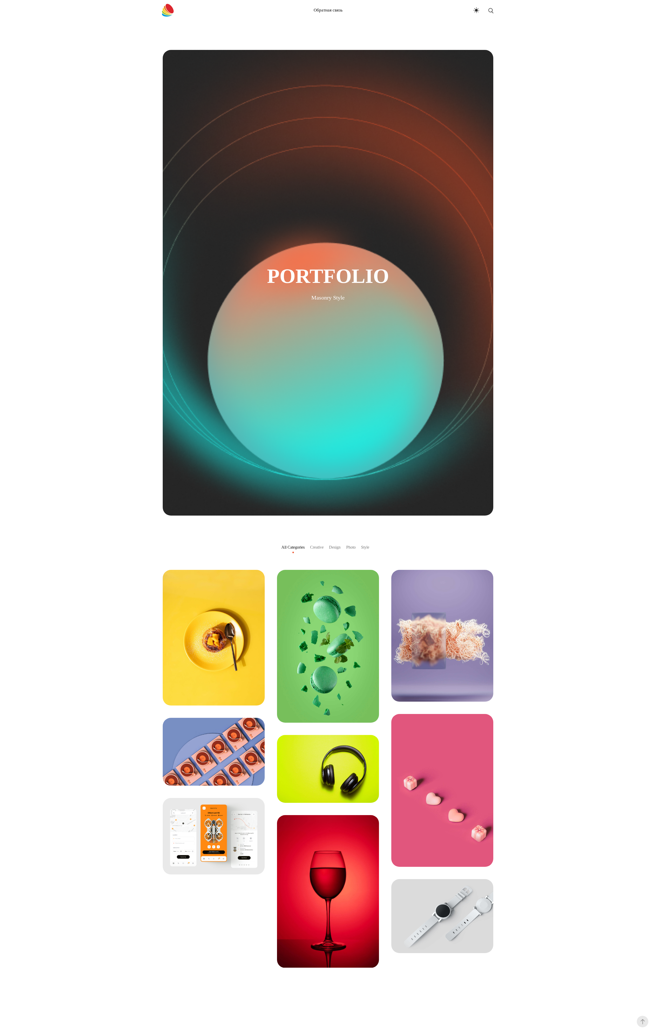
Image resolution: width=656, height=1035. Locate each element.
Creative (317, 547)
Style (365, 547)
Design (335, 547)
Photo (351, 547)
